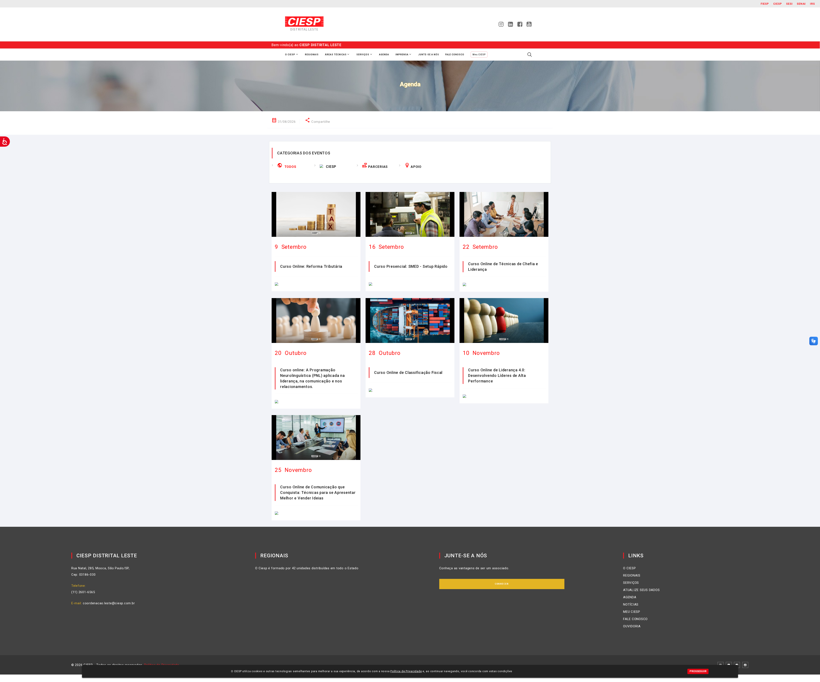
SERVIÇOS (631, 583)
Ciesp (777, 3)
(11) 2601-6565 (83, 592)
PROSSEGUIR (698, 671)
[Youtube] (529, 25)
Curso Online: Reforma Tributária (311, 266)
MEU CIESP (631, 612)
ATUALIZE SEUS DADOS (641, 590)
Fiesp (765, 3)
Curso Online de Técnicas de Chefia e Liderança (503, 267)
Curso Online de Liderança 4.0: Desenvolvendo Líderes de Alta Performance (497, 375)
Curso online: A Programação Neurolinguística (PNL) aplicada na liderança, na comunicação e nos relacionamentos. (312, 378)
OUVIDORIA (632, 626)
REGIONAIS (631, 575)
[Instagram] (501, 25)
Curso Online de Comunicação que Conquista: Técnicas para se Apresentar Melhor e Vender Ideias (318, 492)
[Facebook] (520, 25)
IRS (812, 3)
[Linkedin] (510, 25)
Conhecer (502, 583)
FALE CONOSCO (635, 619)
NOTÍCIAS (630, 604)
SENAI (801, 3)
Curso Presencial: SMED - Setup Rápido (411, 266)
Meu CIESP (479, 54)
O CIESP (629, 568)
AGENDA (629, 597)
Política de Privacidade (406, 671)
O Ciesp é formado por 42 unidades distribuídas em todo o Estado (306, 568)
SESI (789, 3)
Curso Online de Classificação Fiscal (408, 372)
